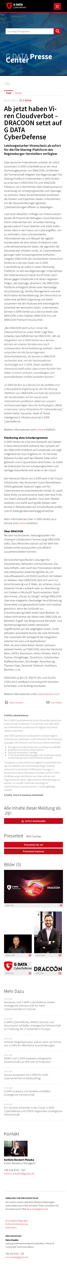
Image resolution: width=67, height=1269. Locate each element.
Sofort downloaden (35, 821)
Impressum (11, 1227)
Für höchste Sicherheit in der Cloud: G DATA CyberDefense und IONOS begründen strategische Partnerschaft (33, 1111)
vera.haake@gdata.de (16, 1257)
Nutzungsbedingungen (16, 1220)
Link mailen (56, 702)
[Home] (16, 5)
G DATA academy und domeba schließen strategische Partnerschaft (27, 1092)
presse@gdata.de (39, 1208)
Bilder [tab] (18, 93)
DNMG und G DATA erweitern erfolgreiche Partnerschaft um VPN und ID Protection (27, 1060)
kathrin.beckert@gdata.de (19, 1173)
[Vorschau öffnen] (33, 886)
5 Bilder (27, 100)
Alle (7, 83)
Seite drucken (16, 702)
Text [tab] (8, 93)
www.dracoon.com (48, 694)
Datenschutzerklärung (16, 1224)
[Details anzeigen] (60, 905)
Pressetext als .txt (33, 844)
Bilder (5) (12, 864)
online (39, 429)
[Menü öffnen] (57, 6)
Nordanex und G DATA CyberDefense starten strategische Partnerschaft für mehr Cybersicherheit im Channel (29, 1005)
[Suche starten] (57, 31)
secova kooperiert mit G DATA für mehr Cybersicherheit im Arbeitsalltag (26, 1076)
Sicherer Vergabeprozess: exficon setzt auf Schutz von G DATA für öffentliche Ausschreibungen (32, 1043)
